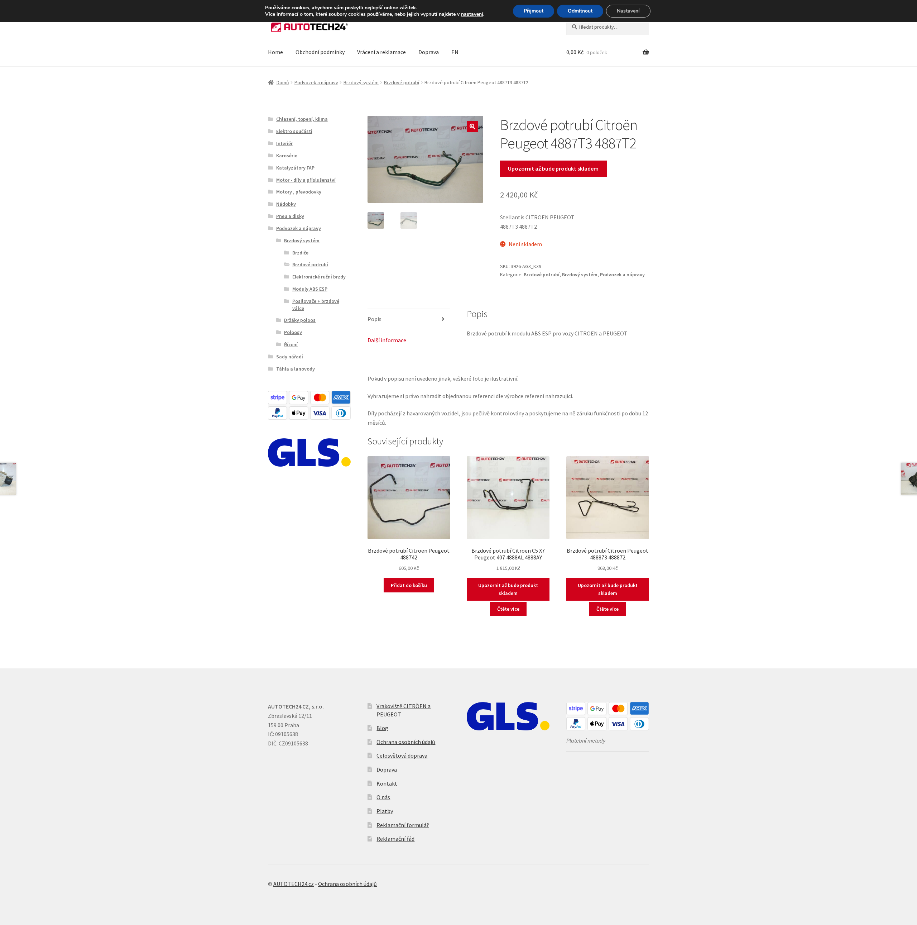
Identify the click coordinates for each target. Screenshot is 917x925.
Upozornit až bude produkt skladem (553, 168)
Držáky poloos (300, 320)
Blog (382, 727)
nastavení (472, 14)
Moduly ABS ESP (309, 289)
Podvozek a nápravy (316, 82)
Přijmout (533, 11)
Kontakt (386, 783)
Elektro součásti (294, 131)
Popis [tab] (374, 319)
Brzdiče (300, 252)
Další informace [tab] (387, 340)
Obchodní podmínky (320, 52)
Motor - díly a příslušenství (306, 180)
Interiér (284, 143)
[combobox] (607, 27)
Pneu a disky (290, 216)
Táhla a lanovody (295, 369)
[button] (472, 126)
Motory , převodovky (298, 192)
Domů (283, 82)
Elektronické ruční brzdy (319, 276)
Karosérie (286, 155)
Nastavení (628, 11)
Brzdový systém (361, 82)
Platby (384, 811)
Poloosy (293, 332)
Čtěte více (508, 609)
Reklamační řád (395, 838)
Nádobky (286, 204)
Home (275, 52)
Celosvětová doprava (401, 755)
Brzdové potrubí (401, 82)
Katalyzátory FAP (295, 168)
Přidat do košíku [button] (409, 585)
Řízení (291, 344)
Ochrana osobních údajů (405, 741)
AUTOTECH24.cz (293, 883)
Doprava (428, 52)
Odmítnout (580, 11)
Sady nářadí (289, 356)
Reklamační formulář (402, 825)
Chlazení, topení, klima (302, 119)
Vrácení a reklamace (381, 52)
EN (454, 52)
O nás (383, 797)
